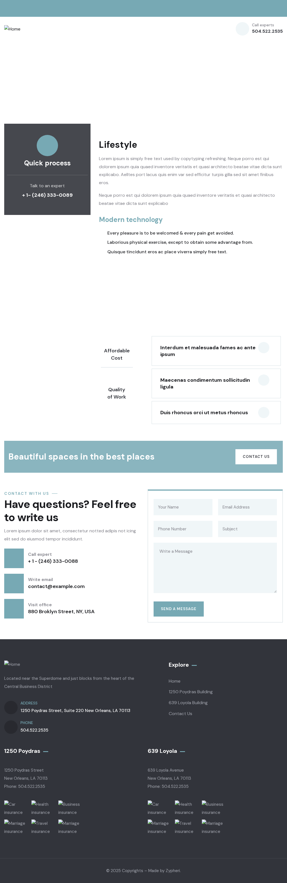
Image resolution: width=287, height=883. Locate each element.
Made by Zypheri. (164, 870)
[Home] (12, 29)
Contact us (256, 456)
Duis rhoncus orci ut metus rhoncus (204, 412)
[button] (216, 351)
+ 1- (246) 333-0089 (47, 195)
